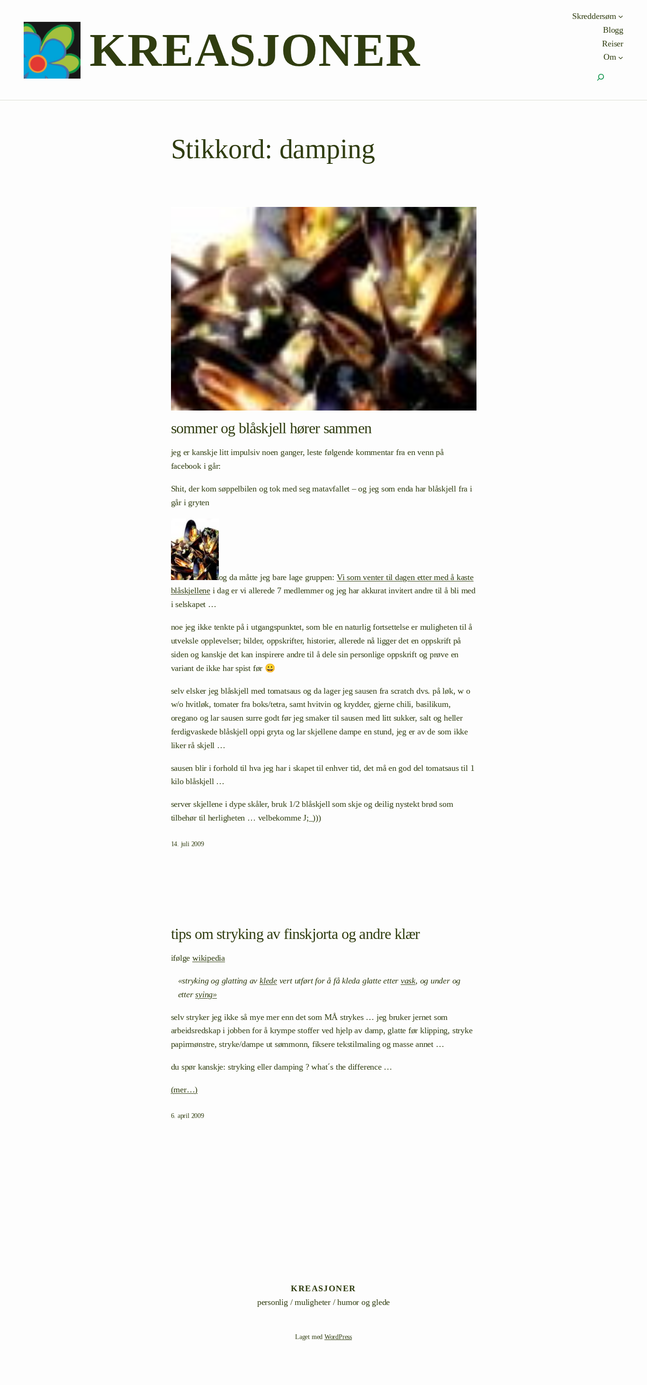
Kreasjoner (255, 50)
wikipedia (208, 958)
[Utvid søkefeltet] (600, 77)
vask (408, 980)
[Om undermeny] (620, 57)
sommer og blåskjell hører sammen (271, 428)
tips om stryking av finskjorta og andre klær (295, 933)
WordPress (338, 1336)
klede (268, 980)
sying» (206, 994)
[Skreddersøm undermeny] (620, 16)
